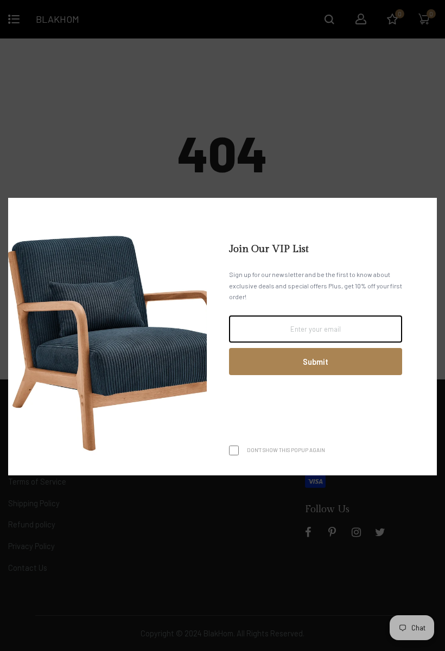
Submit (315, 361)
